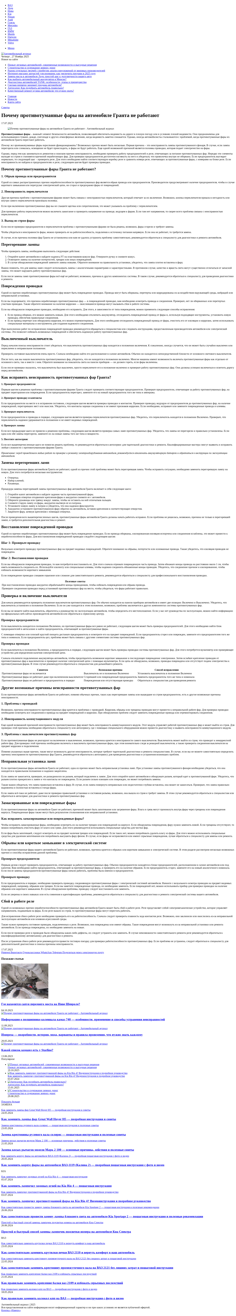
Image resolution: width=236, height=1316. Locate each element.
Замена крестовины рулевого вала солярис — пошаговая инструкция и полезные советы (63, 1134)
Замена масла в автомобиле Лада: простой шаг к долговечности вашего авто (50, 76)
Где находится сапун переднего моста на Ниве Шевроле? (40, 1004)
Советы (5, 107)
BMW (11, 31)
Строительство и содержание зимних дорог (32, 67)
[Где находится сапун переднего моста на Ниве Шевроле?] (24, 998)
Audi (10, 19)
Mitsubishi (13, 39)
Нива (10, 11)
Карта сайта (14, 102)
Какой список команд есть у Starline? (27, 1050)
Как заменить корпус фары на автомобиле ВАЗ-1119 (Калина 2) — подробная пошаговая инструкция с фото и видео (82, 1165)
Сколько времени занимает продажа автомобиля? (35, 85)
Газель (11, 22)
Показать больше (10, 1101)
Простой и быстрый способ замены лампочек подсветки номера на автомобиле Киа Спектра (66, 1231)
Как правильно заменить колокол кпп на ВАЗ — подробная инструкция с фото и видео (62, 1298)
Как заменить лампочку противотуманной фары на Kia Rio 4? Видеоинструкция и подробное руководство (66, 1076)
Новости (12, 99)
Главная (12, 96)
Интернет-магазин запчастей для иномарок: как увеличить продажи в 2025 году (52, 73)
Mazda (11, 34)
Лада (10, 8)
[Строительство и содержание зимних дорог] (33, 1090)
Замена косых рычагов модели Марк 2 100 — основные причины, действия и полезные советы (67, 1149)
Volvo (11, 42)
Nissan (11, 16)
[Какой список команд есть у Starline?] (54, 1043)
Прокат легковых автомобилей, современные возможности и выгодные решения (52, 64)
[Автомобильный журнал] (16, 53)
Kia (9, 14)
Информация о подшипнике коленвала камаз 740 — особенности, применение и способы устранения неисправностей (83, 1019)
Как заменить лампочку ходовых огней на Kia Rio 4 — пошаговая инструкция (56, 1185)
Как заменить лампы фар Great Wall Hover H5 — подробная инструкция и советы (58, 1119)
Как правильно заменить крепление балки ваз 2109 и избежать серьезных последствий (62, 1283)
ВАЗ (10, 5)
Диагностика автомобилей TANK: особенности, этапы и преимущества (47, 82)
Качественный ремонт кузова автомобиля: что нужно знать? (41, 90)
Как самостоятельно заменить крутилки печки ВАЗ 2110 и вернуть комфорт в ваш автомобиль (68, 1252)
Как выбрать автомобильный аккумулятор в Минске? (37, 79)
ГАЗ (10, 28)
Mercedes (12, 25)
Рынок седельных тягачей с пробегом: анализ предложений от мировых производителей (56, 70)
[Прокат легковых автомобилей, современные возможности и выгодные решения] (53, 1064)
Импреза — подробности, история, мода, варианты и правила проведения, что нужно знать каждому (72, 1034)
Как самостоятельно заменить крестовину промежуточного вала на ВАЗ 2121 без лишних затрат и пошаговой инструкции (87, 1267)
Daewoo (12, 37)
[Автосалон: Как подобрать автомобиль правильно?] (37, 1081)
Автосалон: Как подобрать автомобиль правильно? (36, 88)
